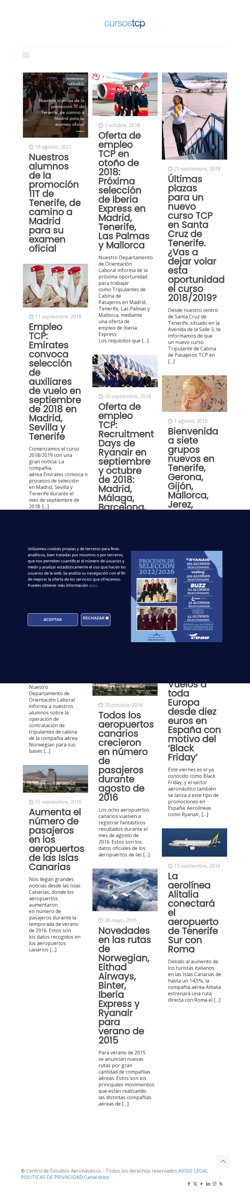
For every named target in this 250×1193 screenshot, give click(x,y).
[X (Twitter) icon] (195, 1184)
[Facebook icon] (189, 1184)
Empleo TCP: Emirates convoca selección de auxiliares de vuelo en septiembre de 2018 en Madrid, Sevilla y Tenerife (55, 381)
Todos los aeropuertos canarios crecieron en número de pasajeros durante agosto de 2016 (126, 756)
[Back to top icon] (222, 1161)
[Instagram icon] (214, 1184)
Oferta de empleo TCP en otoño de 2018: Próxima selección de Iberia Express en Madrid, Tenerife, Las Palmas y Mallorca (124, 190)
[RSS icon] (221, 1184)
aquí (93, 585)
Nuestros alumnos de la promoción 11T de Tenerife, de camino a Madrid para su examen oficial (55, 202)
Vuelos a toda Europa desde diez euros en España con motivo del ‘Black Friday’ (194, 721)
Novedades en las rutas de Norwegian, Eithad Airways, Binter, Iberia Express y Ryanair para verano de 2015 (124, 985)
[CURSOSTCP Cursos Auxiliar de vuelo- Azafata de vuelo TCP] (125, 23)
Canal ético (96, 1177)
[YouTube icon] (201, 1184)
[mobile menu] (26, 54)
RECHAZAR (94, 618)
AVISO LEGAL (193, 1170)
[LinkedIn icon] (208, 1184)
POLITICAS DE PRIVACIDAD (52, 1177)
